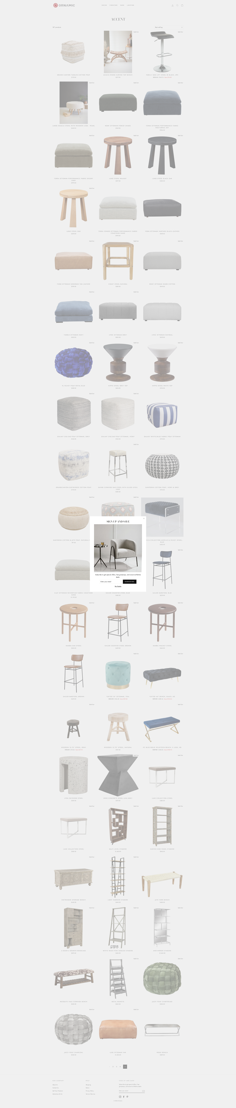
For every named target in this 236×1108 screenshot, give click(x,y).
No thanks (118, 586)
